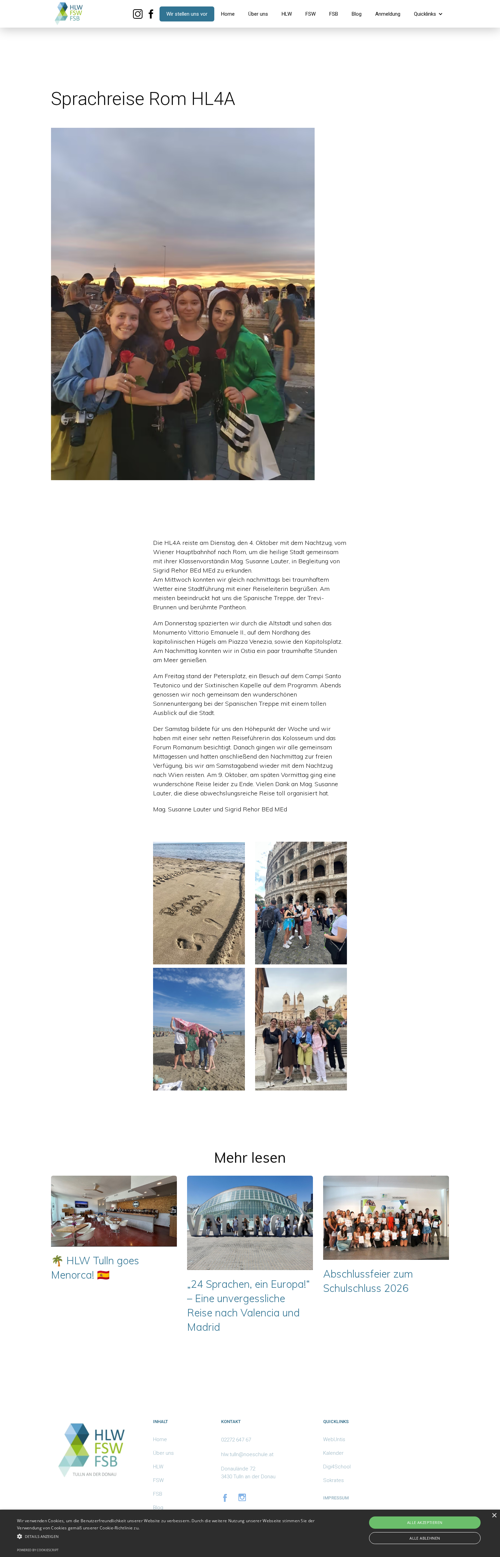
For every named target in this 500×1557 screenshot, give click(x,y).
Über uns (258, 14)
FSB (333, 14)
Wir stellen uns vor (186, 14)
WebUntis (334, 1439)
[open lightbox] (199, 903)
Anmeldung (387, 14)
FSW (310, 14)
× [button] (494, 1515)
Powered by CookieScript (38, 1550)
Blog (357, 14)
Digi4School (337, 1467)
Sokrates (333, 1480)
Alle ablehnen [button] (425, 1538)
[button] (428, 14)
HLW (287, 14)
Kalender (333, 1453)
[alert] (250, 1533)
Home (228, 14)
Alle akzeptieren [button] (424, 1522)
